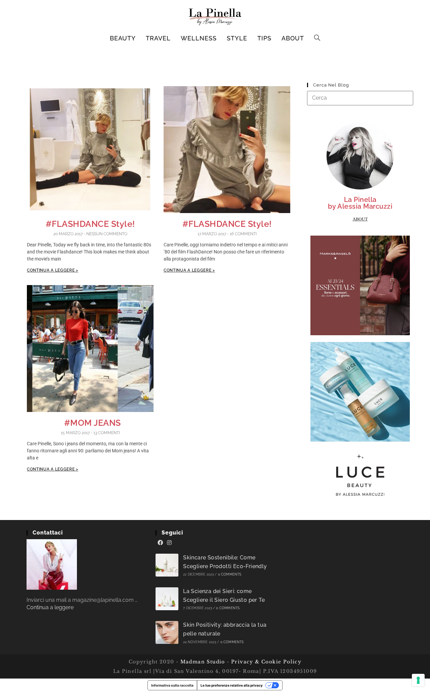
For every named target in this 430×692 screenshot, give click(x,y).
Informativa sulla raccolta (172, 685)
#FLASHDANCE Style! (90, 224)
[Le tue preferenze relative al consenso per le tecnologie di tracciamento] (418, 680)
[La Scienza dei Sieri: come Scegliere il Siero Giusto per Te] (167, 598)
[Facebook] (160, 543)
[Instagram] (169, 543)
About (360, 219)
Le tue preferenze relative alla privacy (232, 685)
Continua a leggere (50, 607)
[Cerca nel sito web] (360, 98)
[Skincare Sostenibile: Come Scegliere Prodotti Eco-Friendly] (167, 565)
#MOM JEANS (90, 423)
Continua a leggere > (52, 270)
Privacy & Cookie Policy (266, 662)
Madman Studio (201, 662)
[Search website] (317, 38)
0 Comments (230, 574)
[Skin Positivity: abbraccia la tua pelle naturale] (167, 632)
